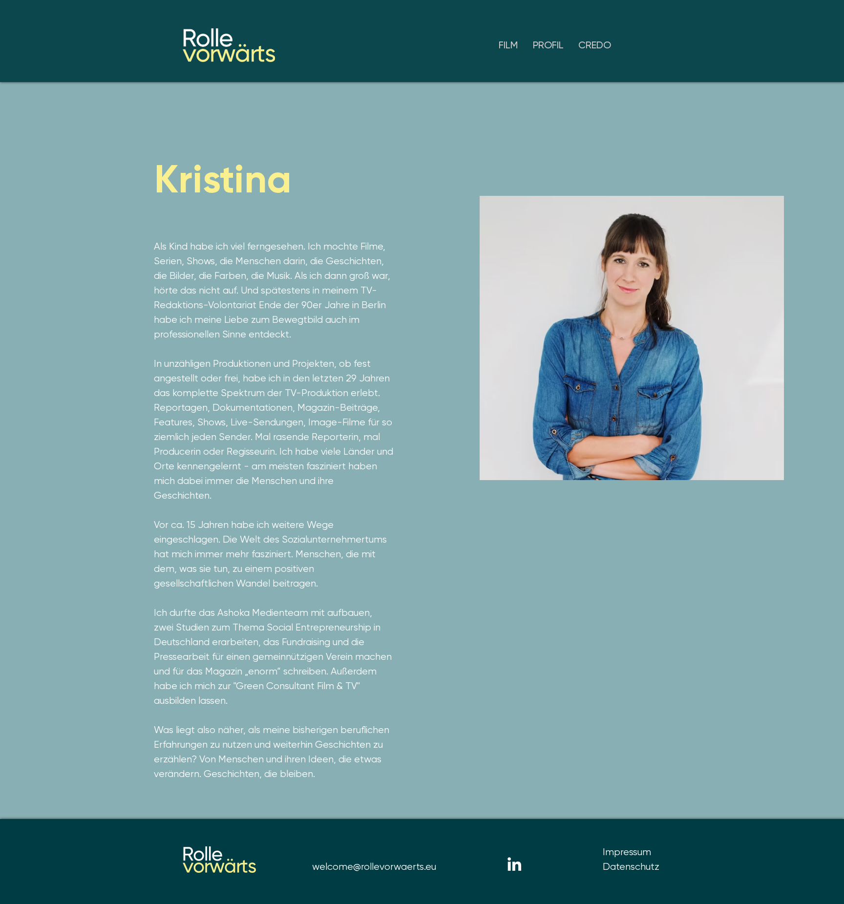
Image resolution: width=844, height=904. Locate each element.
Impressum (627, 852)
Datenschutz (631, 866)
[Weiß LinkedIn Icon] (514, 864)
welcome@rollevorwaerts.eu (374, 866)
